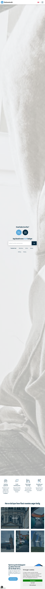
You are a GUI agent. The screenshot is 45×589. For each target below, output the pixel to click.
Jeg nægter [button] (33, 582)
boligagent (5, 493)
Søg (34, 243)
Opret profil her (13, 578)
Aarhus (26, 248)
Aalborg (19, 251)
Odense (31, 248)
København (21, 248)
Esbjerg (24, 251)
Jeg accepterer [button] (32, 580)
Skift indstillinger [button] (32, 585)
